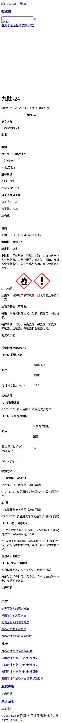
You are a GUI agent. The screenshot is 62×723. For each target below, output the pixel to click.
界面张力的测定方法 (13, 615)
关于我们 (7, 701)
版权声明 (7, 686)
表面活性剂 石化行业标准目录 (19, 671)
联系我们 (6, 708)
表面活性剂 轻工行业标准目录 (19, 664)
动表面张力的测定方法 (15, 622)
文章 (25, 25)
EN (25, 3)
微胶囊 (6, 11)
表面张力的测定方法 (13, 629)
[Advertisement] (31, 60)
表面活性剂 (14, 25)
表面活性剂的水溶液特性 (16, 636)
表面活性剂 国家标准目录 (16, 651)
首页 (4, 25)
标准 (31, 25)
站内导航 (6, 693)
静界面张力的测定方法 (15, 608)
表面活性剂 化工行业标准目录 (19, 658)
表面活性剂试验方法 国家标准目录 (22, 678)
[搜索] (34, 19)
